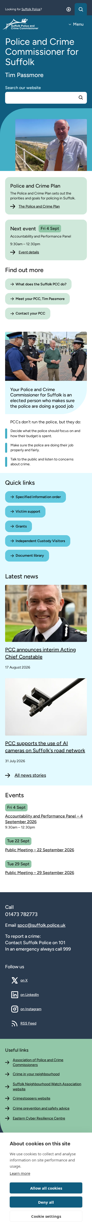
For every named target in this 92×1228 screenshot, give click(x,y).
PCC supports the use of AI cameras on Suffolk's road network (45, 746)
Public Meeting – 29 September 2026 (39, 872)
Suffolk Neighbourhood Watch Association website (47, 1086)
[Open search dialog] (81, 9)
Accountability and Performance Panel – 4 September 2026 (44, 819)
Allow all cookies (46, 1188)
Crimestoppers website (31, 1098)
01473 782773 (21, 914)
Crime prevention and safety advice (41, 1108)
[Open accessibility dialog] (68, 9)
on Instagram (30, 1009)
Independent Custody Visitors (40, 541)
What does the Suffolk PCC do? (41, 284)
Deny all (46, 1202)
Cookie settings (46, 1216)
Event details (29, 252)
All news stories (30, 775)
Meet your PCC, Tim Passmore (40, 299)
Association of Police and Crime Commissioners (38, 1062)
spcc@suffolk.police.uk (41, 925)
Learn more (20, 1173)
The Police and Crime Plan (39, 206)
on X (27, 980)
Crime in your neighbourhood (36, 1074)
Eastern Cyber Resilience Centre (39, 1118)
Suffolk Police (30, 9)
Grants (21, 526)
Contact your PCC (30, 313)
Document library (30, 555)
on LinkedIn (29, 994)
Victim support (28, 511)
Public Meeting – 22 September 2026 (39, 849)
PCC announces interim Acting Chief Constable (40, 653)
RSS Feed (28, 1023)
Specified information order (38, 497)
